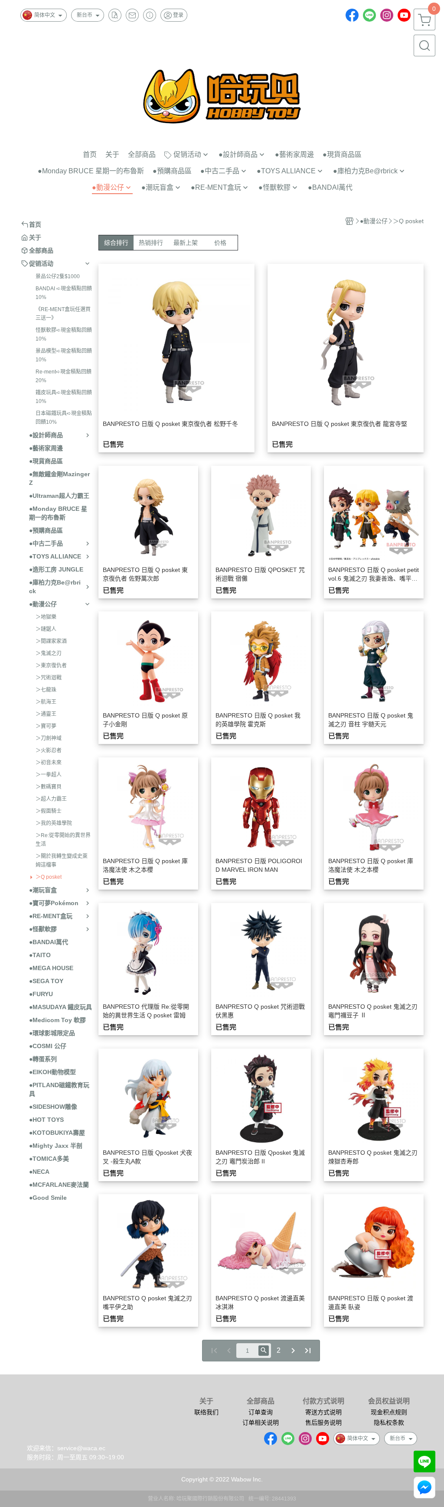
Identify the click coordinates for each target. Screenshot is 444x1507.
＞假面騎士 (49, 811)
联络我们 (206, 1412)
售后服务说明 (323, 1422)
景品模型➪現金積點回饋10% (64, 355)
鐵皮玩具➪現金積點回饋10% (64, 397)
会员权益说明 (389, 1401)
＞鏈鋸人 (46, 629)
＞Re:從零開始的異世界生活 (63, 839)
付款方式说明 (323, 1401)
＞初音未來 (49, 763)
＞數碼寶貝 (49, 787)
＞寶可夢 (46, 726)
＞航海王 (46, 702)
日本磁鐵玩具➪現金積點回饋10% (64, 417)
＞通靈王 (46, 714)
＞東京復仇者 (51, 666)
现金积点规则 (389, 1412)
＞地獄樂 (46, 617)
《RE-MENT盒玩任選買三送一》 (63, 313)
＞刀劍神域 (49, 738)
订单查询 (260, 1412)
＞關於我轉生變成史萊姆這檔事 (62, 860)
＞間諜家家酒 (51, 641)
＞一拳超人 (49, 775)
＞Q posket (49, 877)
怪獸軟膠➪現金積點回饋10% (64, 334)
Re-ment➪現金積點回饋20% (63, 376)
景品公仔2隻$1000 (58, 276)
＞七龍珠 (46, 690)
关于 (206, 1401)
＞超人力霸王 (51, 799)
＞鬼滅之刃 (49, 653)
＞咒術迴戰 (49, 678)
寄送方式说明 (323, 1412)
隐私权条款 (389, 1422)
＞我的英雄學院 (54, 823)
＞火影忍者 (49, 750)
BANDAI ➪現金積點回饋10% (64, 293)
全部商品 (260, 1401)
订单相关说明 (260, 1422)
